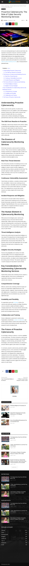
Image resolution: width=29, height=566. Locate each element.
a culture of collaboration (19, 319)
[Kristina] (2, 20)
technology (15, 302)
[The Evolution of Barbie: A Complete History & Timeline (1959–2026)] (5, 454)
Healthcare (3, 424)
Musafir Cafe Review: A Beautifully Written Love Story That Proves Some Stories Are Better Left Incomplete (18, 461)
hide (9, 68)
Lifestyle (3, 409)
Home (2, 5)
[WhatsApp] (16, 24)
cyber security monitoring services (9, 61)
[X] (10, 24)
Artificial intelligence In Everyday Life (18, 405)
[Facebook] (7, 24)
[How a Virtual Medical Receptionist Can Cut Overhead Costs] (5, 422)
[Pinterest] (13, 24)
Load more (14, 467)
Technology (7, 5)
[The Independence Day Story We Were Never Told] (5, 439)
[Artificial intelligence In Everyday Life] (5, 408)
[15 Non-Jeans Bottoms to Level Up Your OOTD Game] (5, 447)
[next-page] (4, 427)
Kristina (5, 20)
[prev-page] (2, 427)
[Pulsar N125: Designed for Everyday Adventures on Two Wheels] (5, 415)
